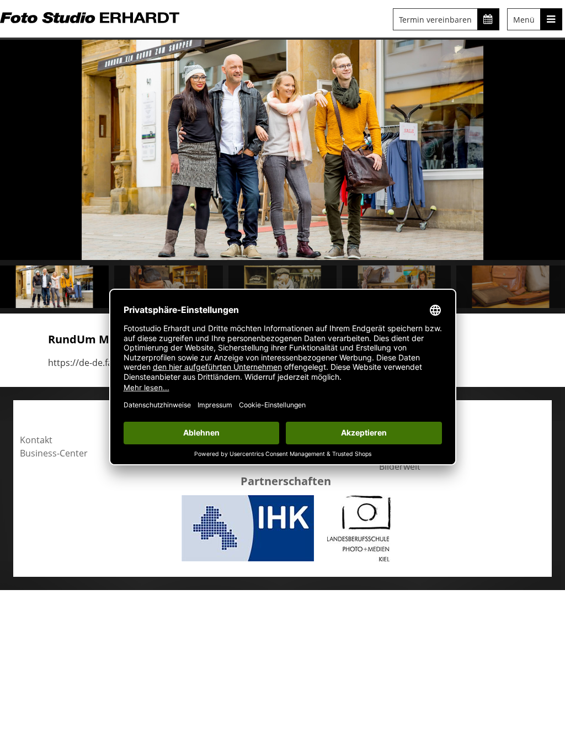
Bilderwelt (399, 466)
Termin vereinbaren (435, 19)
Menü (524, 19)
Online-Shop (404, 440)
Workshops (403, 453)
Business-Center (54, 453)
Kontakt (36, 440)
